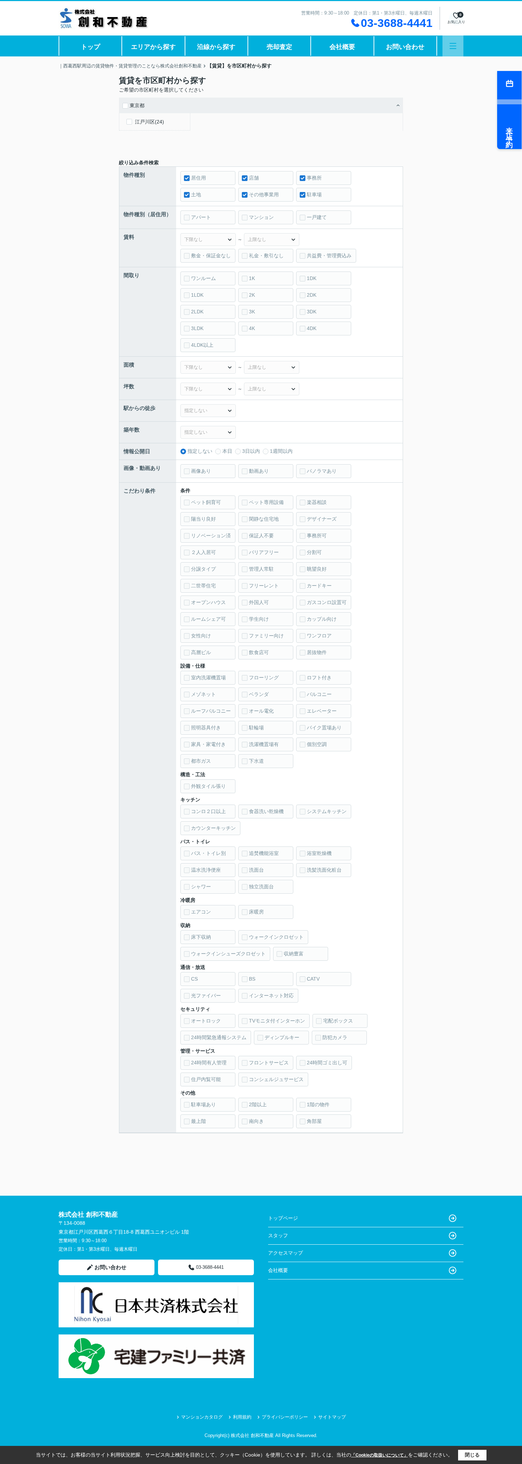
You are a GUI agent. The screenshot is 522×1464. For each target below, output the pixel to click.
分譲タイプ (203, 569)
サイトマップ (332, 1417)
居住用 (198, 178)
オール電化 (261, 711)
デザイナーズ (322, 519)
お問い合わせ (405, 46)
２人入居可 (203, 552)
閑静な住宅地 (264, 519)
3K (252, 311)
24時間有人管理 (209, 1062)
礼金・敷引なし (266, 255)
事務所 (314, 178)
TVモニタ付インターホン (277, 1021)
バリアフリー (264, 552)
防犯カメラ (334, 1037)
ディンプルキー (282, 1037)
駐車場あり (203, 1104)
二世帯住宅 (203, 585)
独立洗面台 (261, 886)
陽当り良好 (203, 519)
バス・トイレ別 (208, 853)
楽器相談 (317, 502)
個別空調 (317, 744)
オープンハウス (208, 602)
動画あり (259, 471)
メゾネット (203, 694)
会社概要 (342, 46)
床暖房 (256, 912)
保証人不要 (261, 535)
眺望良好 (317, 569)
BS (252, 979)
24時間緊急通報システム (218, 1037)
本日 (227, 451)
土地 (196, 194)
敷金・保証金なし (211, 255)
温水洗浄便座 (206, 870)
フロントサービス (269, 1062)
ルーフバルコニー (211, 711)
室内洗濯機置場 (208, 677)
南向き (256, 1121)
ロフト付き (319, 677)
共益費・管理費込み (329, 255)
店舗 (254, 178)
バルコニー (319, 694)
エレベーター (322, 711)
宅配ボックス (338, 1021)
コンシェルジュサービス (276, 1079)
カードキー (319, 585)
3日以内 (251, 451)
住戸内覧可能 (206, 1079)
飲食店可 (259, 652)
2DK (311, 295)
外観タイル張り (208, 786)
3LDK (197, 328)
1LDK (197, 295)
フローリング (264, 677)
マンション (261, 217)
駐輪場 (256, 727)
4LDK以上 (202, 345)
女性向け (201, 635)
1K (252, 278)
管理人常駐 (261, 569)
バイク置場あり (324, 727)
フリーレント (264, 585)
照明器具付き (206, 727)
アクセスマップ (285, 1253)
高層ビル (201, 652)
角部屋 (314, 1121)
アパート (201, 217)
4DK (311, 328)
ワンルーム (203, 278)
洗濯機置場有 (264, 744)
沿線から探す (216, 46)
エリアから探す (153, 46)
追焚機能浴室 (264, 853)
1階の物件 (318, 1104)
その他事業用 (264, 194)
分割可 (314, 552)
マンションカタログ (202, 1417)
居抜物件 (317, 652)
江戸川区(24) (149, 122)
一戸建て (317, 217)
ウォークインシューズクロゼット (228, 953)
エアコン (201, 912)
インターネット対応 (271, 995)
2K (252, 295)
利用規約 (242, 1417)
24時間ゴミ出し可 (327, 1062)
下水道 (256, 761)
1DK (311, 278)
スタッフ (278, 1235)
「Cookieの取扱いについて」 (379, 1455)
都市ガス (201, 761)
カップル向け (322, 619)
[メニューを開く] (453, 46)
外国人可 (259, 602)
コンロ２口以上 (208, 811)
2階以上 (258, 1104)
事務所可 (317, 535)
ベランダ (259, 694)
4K (252, 328)
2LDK (197, 311)
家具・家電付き (208, 744)
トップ (90, 46)
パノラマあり (322, 471)
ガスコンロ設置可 (327, 602)
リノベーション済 (211, 535)
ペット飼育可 (206, 502)
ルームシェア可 (208, 619)
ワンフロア (319, 635)
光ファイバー (206, 995)
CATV (313, 979)
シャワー (201, 886)
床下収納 (201, 937)
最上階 (198, 1121)
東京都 (137, 105)
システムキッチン (327, 811)
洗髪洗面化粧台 (324, 870)
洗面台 (256, 870)
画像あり (201, 471)
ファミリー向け (266, 635)
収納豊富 (294, 953)
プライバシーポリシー (285, 1417)
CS (194, 979)
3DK (311, 311)
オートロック (206, 1021)
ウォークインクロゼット (276, 937)
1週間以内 (281, 451)
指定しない (199, 451)
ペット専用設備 (266, 502)
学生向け (259, 619)
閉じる (472, 1455)
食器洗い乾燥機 (266, 811)
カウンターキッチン (213, 828)
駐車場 (314, 194)
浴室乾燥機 (319, 853)
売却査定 (279, 46)
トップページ (283, 1218)
